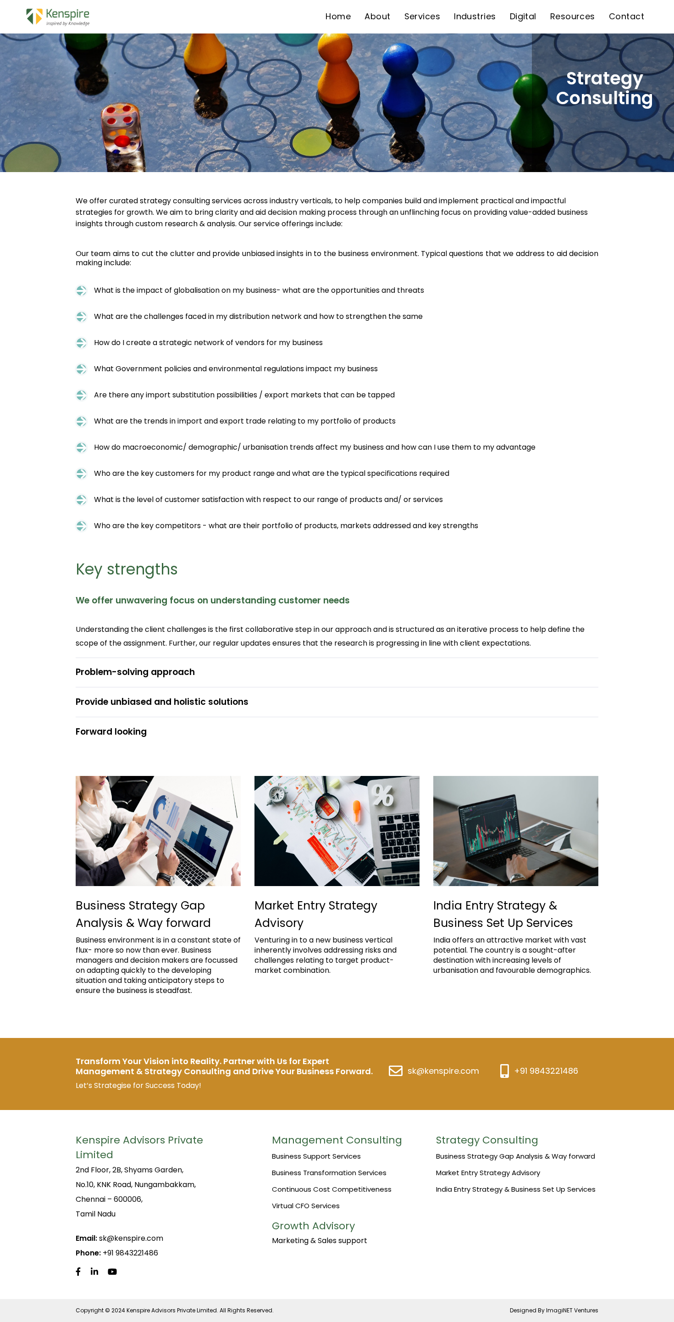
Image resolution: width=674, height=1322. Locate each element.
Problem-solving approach (135, 672)
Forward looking (111, 731)
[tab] (337, 600)
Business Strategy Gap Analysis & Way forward (515, 1156)
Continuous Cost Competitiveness (332, 1189)
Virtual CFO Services (306, 1205)
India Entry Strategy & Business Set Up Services (516, 1189)
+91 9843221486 (546, 1071)
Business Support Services (316, 1156)
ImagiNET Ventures (572, 1310)
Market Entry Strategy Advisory (488, 1172)
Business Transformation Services (329, 1172)
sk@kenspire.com (443, 1071)
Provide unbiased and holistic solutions (162, 702)
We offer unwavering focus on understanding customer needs (213, 600)
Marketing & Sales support (319, 1240)
